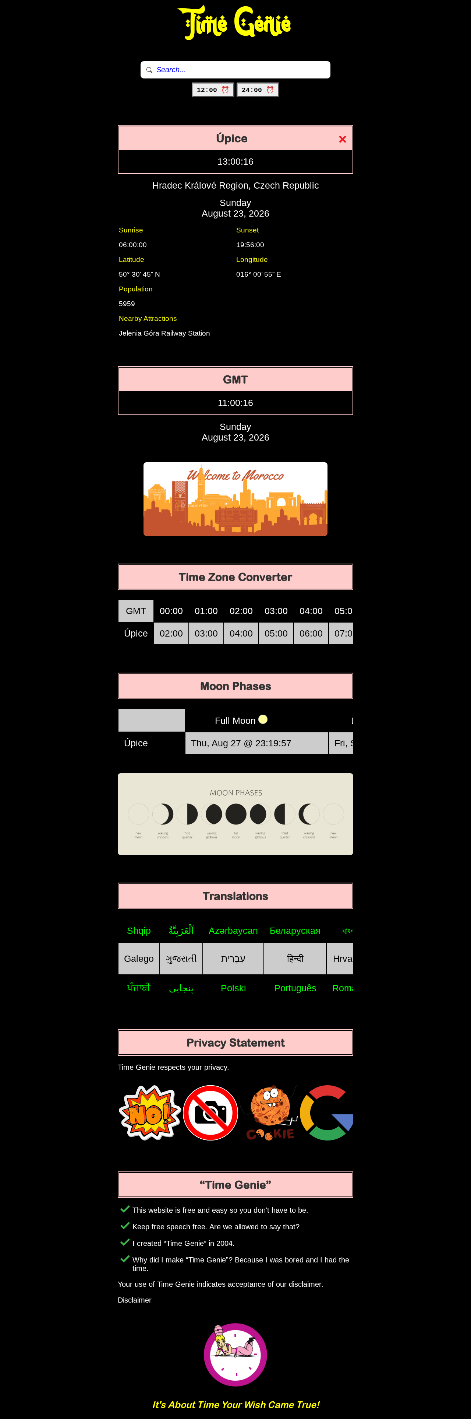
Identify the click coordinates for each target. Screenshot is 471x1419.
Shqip (139, 930)
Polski (233, 988)
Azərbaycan (233, 930)
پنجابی (181, 988)
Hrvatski (350, 958)
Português (295, 988)
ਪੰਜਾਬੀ (138, 987)
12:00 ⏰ (213, 90)
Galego (139, 958)
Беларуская (295, 930)
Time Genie (236, 24)
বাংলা (349, 930)
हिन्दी (295, 958)
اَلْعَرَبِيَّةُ (181, 930)
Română (349, 988)
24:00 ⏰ (258, 90)
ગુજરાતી (181, 958)
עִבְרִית (233, 958)
